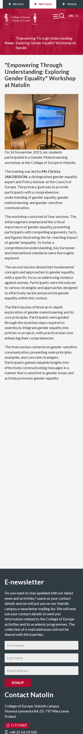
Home (9, 43)
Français (76, 15)
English (71, 15)
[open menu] (59, 16)
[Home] (21, 15)
